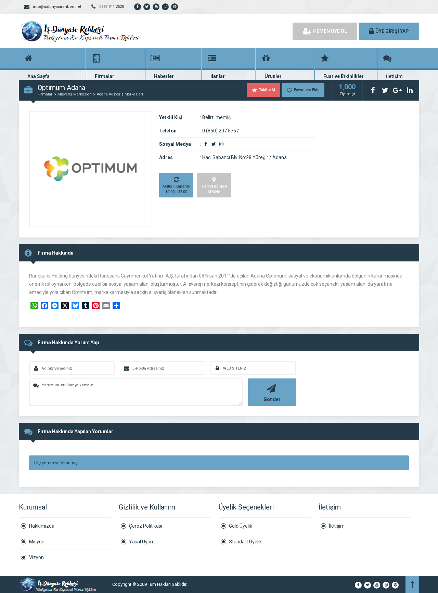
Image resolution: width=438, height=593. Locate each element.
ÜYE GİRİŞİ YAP (392, 31)
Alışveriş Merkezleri (74, 94)
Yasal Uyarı (141, 541)
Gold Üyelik (240, 526)
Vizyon (36, 557)
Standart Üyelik (245, 541)
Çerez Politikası (145, 526)
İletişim (337, 526)
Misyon (36, 541)
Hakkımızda (41, 526)
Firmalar (45, 94)
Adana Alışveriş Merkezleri (120, 94)
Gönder (272, 399)
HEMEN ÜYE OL (330, 31)
